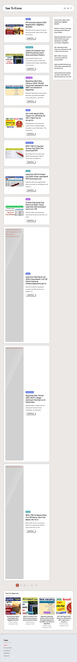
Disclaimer (7, 653)
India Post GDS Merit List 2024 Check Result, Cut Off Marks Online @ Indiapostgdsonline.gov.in (36, 280)
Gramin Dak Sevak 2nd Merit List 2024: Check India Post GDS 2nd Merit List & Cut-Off (36, 205)
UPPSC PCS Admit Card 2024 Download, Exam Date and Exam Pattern (35, 52)
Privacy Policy (8, 647)
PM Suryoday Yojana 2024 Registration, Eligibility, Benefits (36, 24)
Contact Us (7, 650)
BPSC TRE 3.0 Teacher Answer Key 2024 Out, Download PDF (35, 148)
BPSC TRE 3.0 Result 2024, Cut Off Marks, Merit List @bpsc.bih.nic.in (36, 517)
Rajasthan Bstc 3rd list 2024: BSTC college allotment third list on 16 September (35, 398)
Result (28, 110)
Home (5, 645)
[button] (36, 585)
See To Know (13, 8)
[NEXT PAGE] (36, 585)
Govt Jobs (29, 77)
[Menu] (65, 8)
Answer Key (29, 143)
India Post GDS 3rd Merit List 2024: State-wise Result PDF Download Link (37, 176)
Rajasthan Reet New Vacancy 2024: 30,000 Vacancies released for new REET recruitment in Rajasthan (37, 85)
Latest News (29, 392)
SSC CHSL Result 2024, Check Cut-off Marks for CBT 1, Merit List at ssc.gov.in (35, 116)
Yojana (28, 19)
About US (6, 656)
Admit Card (29, 47)
